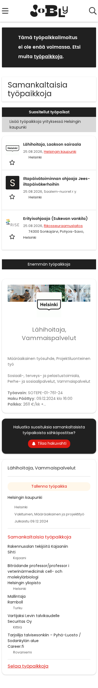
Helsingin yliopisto (24, 583)
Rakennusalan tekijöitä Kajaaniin (38, 546)
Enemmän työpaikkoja (49, 264)
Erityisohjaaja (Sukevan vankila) (55, 219)
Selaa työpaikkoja (28, 666)
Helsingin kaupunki (60, 151)
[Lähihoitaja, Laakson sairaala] (12, 148)
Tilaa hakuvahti (52, 443)
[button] (87, 47)
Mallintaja (17, 596)
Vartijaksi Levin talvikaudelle (34, 615)
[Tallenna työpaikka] (12, 162)
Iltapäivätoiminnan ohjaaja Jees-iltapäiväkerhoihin (56, 181)
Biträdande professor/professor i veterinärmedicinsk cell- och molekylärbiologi (38, 571)
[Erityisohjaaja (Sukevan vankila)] (12, 222)
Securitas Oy (20, 621)
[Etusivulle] (49, 11)
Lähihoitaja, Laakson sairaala (52, 144)
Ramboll (15, 602)
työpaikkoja (48, 57)
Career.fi (16, 646)
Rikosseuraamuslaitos (63, 225)
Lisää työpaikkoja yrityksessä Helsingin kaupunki (45, 124)
